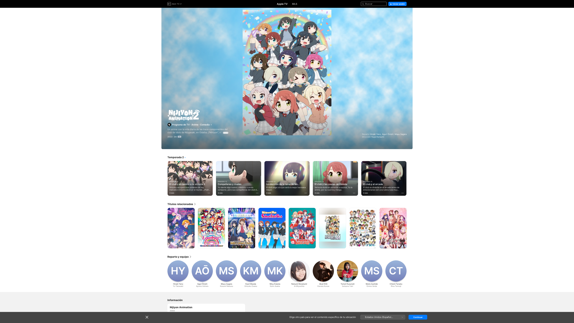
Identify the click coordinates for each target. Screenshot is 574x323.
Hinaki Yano (375, 134)
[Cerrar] (147, 317)
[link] (181, 204)
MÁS (226, 133)
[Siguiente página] (409, 178)
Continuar (418, 317)
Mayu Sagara (401, 134)
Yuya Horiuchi (377, 137)
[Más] (209, 193)
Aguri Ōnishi (387, 134)
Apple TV (282, 3)
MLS (294, 3)
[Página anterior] (164, 178)
